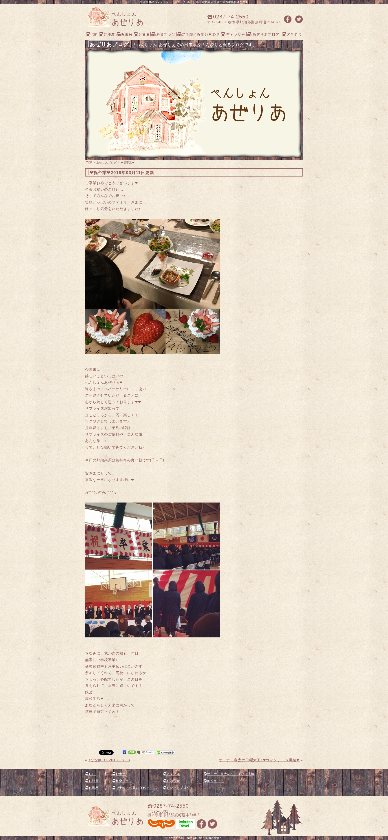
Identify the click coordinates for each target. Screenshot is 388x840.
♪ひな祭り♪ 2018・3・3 (109, 760)
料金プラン (165, 34)
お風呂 (126, 34)
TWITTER (299, 19)
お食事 (144, 34)
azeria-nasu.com (180, 838)
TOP (94, 34)
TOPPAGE (114, 17)
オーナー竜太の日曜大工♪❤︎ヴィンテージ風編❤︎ (259, 760)
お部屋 (109, 34)
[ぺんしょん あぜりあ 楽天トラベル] (185, 827)
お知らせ (173, 781)
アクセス (294, 34)
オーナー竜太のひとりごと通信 (230, 774)
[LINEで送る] (165, 752)
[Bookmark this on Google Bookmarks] (124, 752)
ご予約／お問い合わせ (201, 34)
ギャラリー (235, 34)
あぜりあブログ (266, 34)
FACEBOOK (288, 19)
